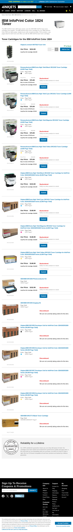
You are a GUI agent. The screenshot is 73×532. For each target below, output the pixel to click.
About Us (45, 488)
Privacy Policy (24, 521)
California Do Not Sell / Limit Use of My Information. (15, 529)
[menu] (36, 10)
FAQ (53, 488)
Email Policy (46, 497)
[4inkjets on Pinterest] (12, 496)
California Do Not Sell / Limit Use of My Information (56, 510)
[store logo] (9, 6)
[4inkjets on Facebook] (3, 496)
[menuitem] (2, 10)
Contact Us (55, 486)
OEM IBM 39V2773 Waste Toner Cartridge (34, 415)
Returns (54, 495)
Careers (45, 495)
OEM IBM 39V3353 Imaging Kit (30, 303)
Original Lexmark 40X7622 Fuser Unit (32, 44)
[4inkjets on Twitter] (7, 496)
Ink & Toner (8, 15)
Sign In (66, 6)
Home (3, 15)
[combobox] (30, 6)
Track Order (49, 6)
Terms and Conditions (19, 527)
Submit (43, 87)
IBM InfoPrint (18, 15)
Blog (44, 499)
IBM (13, 15)
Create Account (59, 6)
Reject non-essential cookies (63, 526)
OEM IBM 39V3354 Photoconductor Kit (33, 279)
